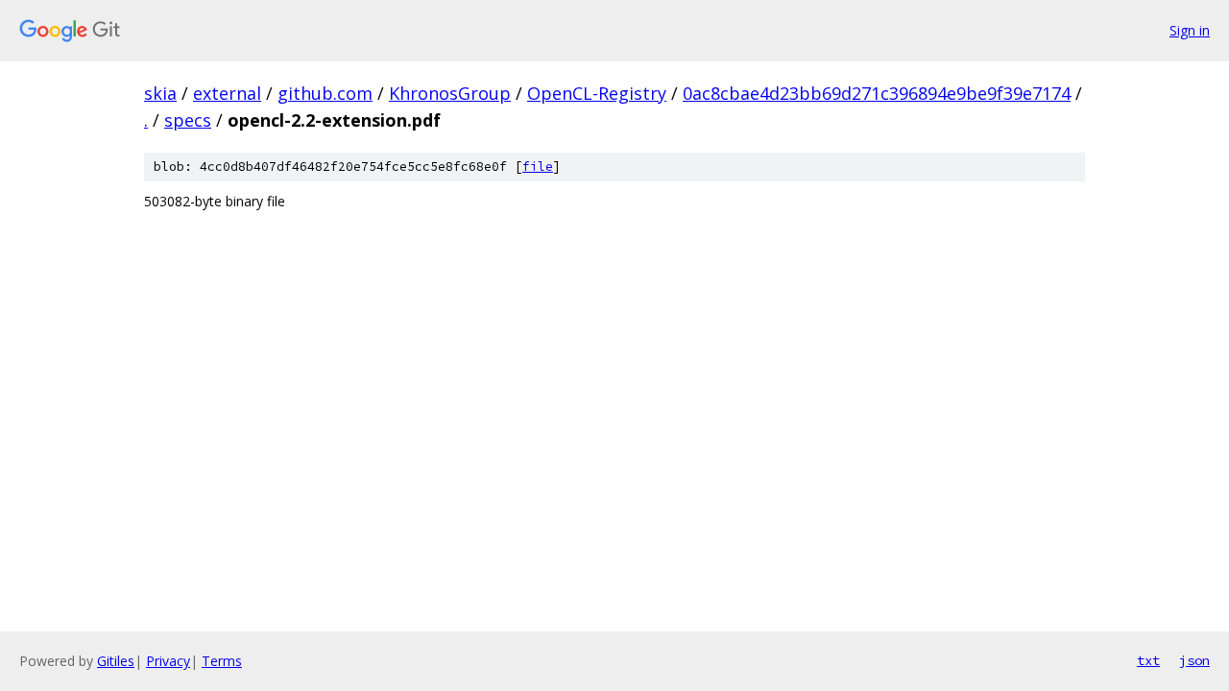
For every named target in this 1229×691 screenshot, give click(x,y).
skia (160, 93)
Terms (222, 661)
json (1194, 660)
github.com (325, 93)
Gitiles (115, 661)
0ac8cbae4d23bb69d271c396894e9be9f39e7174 (877, 93)
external (227, 93)
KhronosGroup (450, 93)
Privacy (168, 661)
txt (1148, 660)
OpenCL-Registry (596, 93)
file (537, 166)
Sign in (1189, 30)
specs (187, 119)
